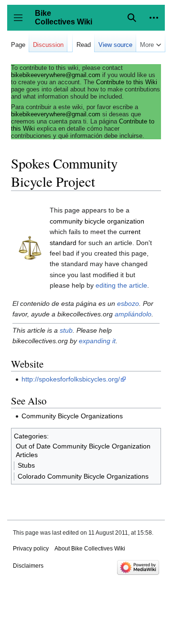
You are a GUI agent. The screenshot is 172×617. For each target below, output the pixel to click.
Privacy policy (31, 548)
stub (66, 330)
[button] (154, 18)
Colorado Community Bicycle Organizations (83, 476)
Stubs (26, 465)
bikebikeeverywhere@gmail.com (55, 75)
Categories (30, 436)
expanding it (97, 341)
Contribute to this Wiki (126, 82)
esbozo (128, 303)
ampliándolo (133, 314)
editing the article (121, 285)
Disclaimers (28, 565)
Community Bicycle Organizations (72, 416)
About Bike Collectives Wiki (89, 548)
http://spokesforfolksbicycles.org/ (71, 379)
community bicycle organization (97, 221)
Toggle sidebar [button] (21, 22)
